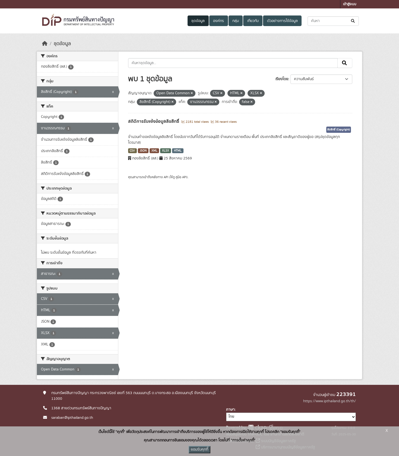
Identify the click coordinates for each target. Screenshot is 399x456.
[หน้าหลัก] (44, 43)
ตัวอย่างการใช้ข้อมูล (282, 21)
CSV (132, 151)
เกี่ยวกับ (253, 21)
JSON (143, 151)
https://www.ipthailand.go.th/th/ (329, 401)
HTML (178, 151)
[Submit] (353, 21)
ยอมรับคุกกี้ (199, 449)
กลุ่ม (235, 21)
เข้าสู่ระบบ (349, 4)
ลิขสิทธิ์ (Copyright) (338, 129)
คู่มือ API (181, 177)
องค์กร (218, 21)
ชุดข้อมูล (198, 21)
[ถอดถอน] (192, 93)
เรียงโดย (282, 79)
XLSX (165, 151)
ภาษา (230, 409)
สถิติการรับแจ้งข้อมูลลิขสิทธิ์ (154, 121)
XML (154, 151)
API (166, 177)
